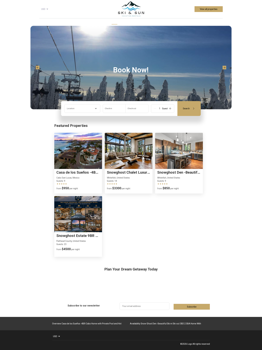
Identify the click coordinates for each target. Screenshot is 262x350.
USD (43, 9)
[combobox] (82, 108)
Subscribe (191, 307)
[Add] (170, 108)
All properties (130, 22)
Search (186, 108)
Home (114, 22)
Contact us (147, 22)
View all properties (208, 9)
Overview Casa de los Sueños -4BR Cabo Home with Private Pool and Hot (86, 323)
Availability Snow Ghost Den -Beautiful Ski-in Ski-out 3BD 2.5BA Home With (165, 323)
